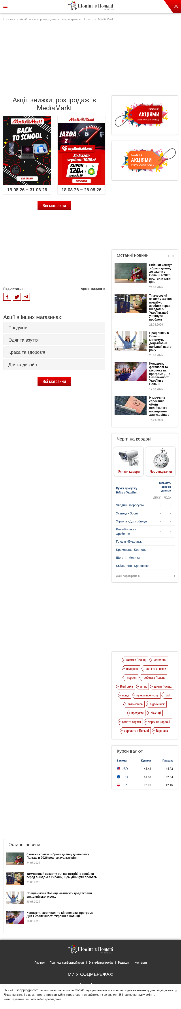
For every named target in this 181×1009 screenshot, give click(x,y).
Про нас (39, 962)
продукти (137, 713)
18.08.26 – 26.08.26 (81, 189)
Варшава (162, 730)
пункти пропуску (147, 695)
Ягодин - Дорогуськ (130, 505)
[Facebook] (7, 297)
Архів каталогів (93, 288)
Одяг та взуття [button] (23, 339)
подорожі (132, 668)
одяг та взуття (131, 721)
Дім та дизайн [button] (22, 364)
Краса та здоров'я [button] (26, 352)
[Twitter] (17, 297)
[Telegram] (26, 297)
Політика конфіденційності (67, 962)
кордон (131, 677)
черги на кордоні (159, 721)
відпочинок (157, 704)
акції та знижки (156, 668)
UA (175, 6)
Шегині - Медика (128, 557)
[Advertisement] (90, 56)
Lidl (168, 695)
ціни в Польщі (163, 686)
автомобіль (135, 704)
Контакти (141, 962)
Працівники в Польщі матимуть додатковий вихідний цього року (59, 895)
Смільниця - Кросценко (132, 566)
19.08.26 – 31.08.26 (27, 189)
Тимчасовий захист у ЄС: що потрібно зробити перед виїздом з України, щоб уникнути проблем (62, 875)
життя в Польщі (136, 659)
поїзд (125, 695)
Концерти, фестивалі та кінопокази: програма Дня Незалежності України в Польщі (60, 914)
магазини (160, 659)
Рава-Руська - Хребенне (126, 531)
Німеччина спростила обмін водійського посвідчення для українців (159, 406)
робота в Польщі (154, 677)
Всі (171, 255)
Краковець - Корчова (131, 549)
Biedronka (126, 686)
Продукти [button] (18, 327)
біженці (156, 713)
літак (143, 686)
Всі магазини (54, 205)
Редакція (124, 962)
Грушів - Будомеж (129, 541)
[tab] (54, 327)
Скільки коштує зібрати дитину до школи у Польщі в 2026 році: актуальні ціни (57, 856)
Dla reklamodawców (101, 962)
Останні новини (133, 255)
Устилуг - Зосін (127, 513)
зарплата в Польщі (136, 730)
